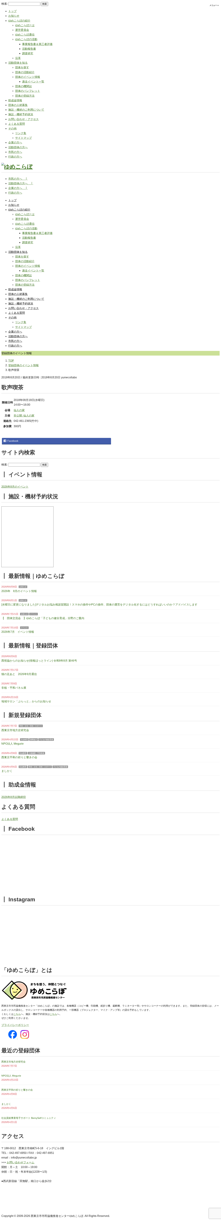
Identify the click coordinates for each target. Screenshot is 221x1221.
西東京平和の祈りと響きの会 (19, 757)
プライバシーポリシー (15, 1025)
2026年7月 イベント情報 (17, 631)
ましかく (6, 770)
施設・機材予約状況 (20, 114)
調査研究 (27, 53)
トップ (12, 11)
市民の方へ (15, 152)
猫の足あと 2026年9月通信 (19, 674)
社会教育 (24, 739)
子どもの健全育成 (46, 739)
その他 (12, 128)
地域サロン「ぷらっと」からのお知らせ (26, 701)
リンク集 (20, 133)
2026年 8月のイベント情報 (19, 591)
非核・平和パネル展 (13, 687)
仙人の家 (19, 410)
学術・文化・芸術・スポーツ (31, 726)
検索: (4, 3)
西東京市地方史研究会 (15, 730)
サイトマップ (23, 137)
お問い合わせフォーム (20, 1162)
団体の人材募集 (18, 105)
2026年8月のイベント (14, 486)
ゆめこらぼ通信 (25, 34)
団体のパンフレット (27, 90)
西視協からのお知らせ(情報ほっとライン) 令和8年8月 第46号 (39, 660)
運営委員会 (22, 29)
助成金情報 (15, 100)
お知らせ (13, 15)
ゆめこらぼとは (25, 25)
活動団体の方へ (18, 147)
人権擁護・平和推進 (36, 753)
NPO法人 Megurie (12, 743)
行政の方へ (15, 156)
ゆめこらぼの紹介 (19, 20)
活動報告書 (29, 48)
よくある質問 (16, 123)
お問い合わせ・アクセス (23, 119)
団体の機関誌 (23, 86)
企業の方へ (15, 142)
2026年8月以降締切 (13, 797)
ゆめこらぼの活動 (26, 39)
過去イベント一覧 (33, 81)
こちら (17, 1014)
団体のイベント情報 (27, 76)
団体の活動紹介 (25, 72)
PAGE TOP (213, 1181)
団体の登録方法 (25, 95)
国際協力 (33, 739)
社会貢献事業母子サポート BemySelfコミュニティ (28, 1118)
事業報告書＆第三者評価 (37, 44)
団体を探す (22, 67)
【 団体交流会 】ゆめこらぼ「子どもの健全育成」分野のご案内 (42, 618)
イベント (33, 614)
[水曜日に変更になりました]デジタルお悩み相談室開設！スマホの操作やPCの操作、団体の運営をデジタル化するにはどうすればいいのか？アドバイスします (99, 604)
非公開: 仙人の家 (24, 415)
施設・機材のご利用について (26, 109)
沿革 (18, 58)
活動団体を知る (18, 62)
